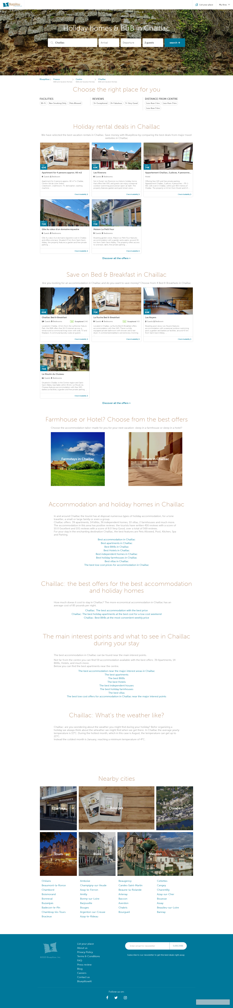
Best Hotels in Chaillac (116, 550)
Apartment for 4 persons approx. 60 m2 (62, 172)
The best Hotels (116, 681)
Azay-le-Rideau (89, 916)
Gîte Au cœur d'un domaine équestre (60, 229)
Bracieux (47, 916)
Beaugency (125, 880)
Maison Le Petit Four (103, 229)
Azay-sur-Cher (165, 894)
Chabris (123, 907)
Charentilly (163, 889)
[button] (107, 998)
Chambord (48, 889)
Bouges (84, 907)
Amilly (83, 894)
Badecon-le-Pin (51, 907)
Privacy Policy (85, 952)
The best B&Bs (116, 678)
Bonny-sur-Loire (89, 898)
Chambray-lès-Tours (54, 912)
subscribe (178, 946)
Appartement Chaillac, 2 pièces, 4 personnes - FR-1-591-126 (175, 172)
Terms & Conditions (88, 956)
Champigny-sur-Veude (93, 885)
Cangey (161, 885)
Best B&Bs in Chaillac (116, 546)
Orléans (46, 880)
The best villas (116, 692)
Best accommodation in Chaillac (116, 539)
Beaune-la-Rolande (130, 889)
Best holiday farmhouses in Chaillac (116, 557)
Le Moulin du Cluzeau (53, 374)
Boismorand (49, 894)
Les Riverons (99, 172)
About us (82, 947)
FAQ (79, 960)
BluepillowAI (84, 981)
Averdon (123, 903)
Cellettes (162, 880)
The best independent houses (116, 685)
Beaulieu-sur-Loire (168, 907)
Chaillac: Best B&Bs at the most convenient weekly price (116, 617)
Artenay (123, 894)
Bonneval (47, 898)
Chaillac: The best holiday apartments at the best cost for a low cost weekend (117, 614)
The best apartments (116, 674)
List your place (85, 943)
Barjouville (86, 903)
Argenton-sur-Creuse (92, 912)
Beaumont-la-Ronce (54, 885)
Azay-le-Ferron (89, 889)
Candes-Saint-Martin (130, 885)
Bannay (161, 912)
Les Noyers (150, 317)
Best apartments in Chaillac (116, 543)
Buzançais (47, 903)
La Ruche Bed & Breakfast (106, 317)
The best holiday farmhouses (116, 689)
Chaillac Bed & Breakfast (54, 317)
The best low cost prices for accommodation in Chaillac (116, 564)
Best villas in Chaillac (117, 561)
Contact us (83, 977)
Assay (160, 903)
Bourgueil (124, 912)
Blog (80, 968)
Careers (81, 972)
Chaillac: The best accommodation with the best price (116, 610)
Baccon (123, 898)
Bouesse (162, 898)
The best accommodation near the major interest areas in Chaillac (116, 670)
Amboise (85, 880)
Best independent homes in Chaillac (116, 554)
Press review (84, 964)
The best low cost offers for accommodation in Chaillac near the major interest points (116, 696)
